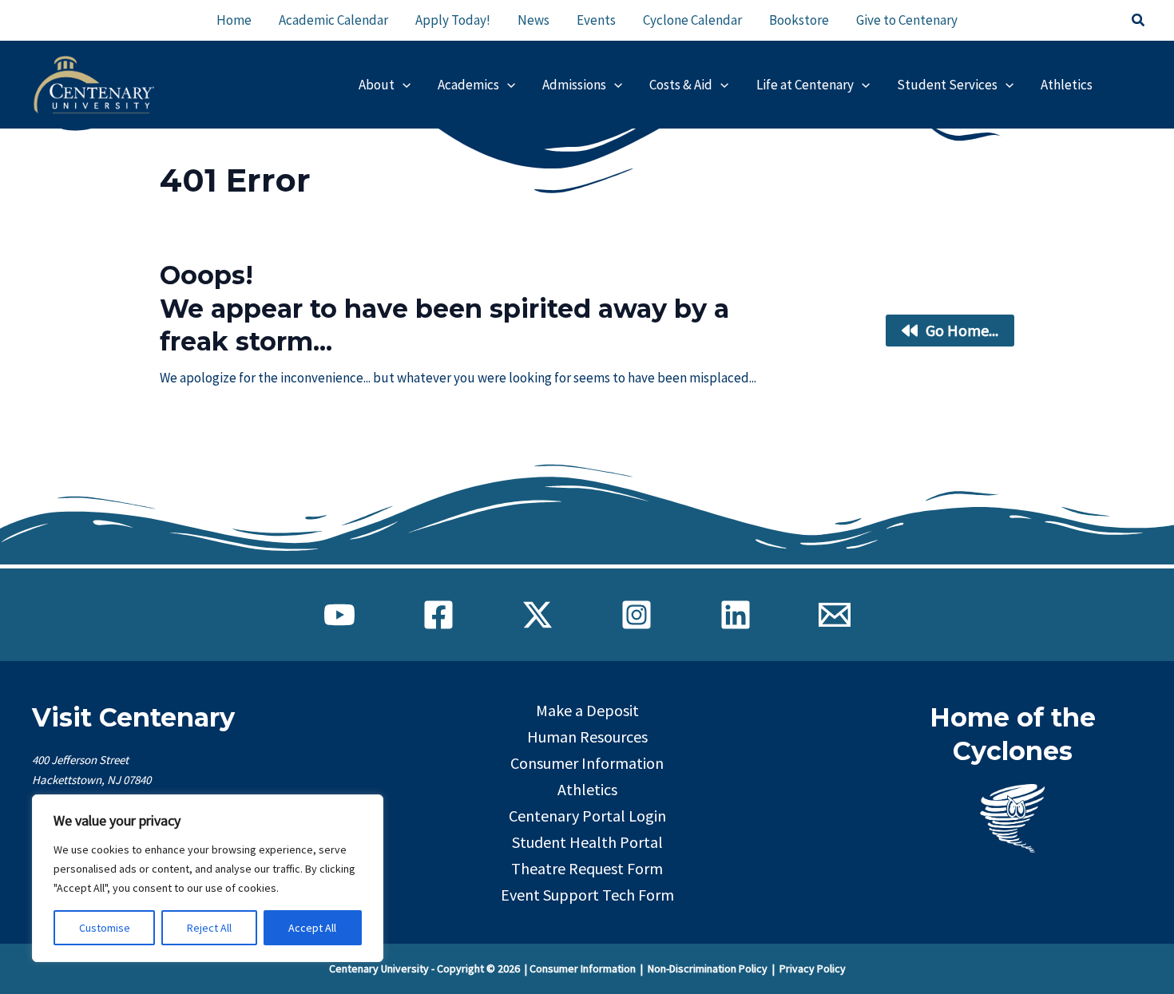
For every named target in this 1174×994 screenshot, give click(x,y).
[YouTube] (339, 614)
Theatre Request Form (587, 868)
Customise (104, 928)
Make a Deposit (587, 710)
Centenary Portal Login (587, 816)
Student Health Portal (587, 842)
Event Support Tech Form (587, 895)
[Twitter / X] (537, 614)
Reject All (209, 928)
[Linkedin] (735, 614)
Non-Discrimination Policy (707, 968)
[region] (207, 878)
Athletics (587, 789)
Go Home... (962, 330)
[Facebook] (438, 614)
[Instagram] (636, 614)
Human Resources (587, 736)
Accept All (312, 928)
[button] (1139, 20)
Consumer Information (587, 763)
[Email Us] (834, 614)
